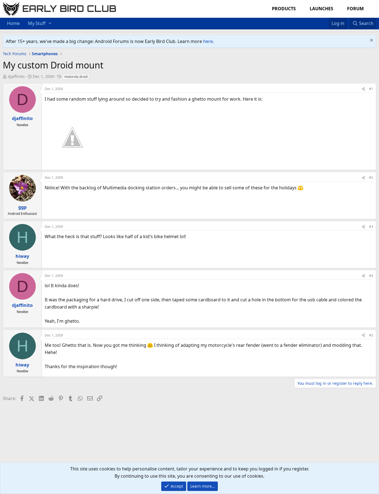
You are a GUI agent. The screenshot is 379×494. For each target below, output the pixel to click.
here (208, 41)
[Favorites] (326, 20)
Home (13, 23)
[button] (50, 23)
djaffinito (16, 76)
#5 (371, 335)
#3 (371, 226)
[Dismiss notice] (370, 41)
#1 (371, 88)
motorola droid (75, 76)
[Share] (363, 88)
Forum (355, 9)
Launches (321, 9)
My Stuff (37, 23)
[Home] (320, 20)
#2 (371, 177)
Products (284, 9)
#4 (371, 275)
